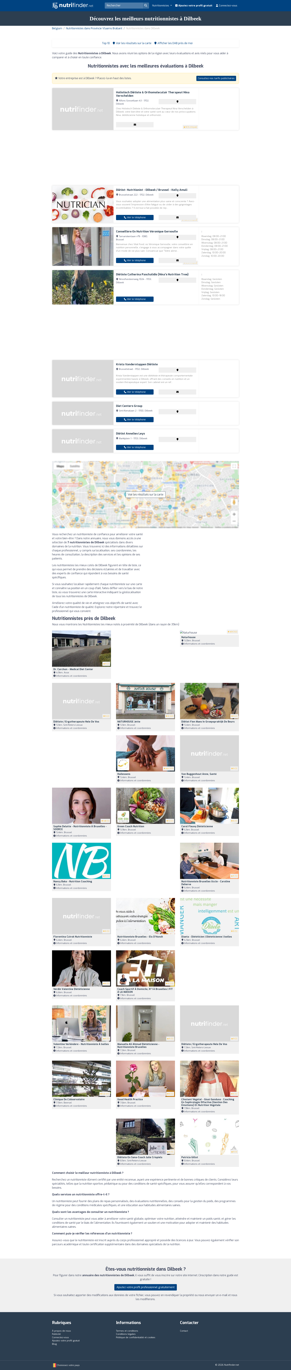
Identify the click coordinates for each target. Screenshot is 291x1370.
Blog (54, 1344)
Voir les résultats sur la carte (145, 494)
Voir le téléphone (136, 217)
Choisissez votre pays (68, 1365)
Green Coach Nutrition (130, 826)
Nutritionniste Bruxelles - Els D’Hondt (140, 936)
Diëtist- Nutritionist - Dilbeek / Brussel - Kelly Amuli (151, 190)
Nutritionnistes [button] (161, 5)
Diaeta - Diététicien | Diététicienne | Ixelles (206, 936)
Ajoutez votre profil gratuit (195, 5)
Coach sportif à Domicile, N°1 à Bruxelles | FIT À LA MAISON (145, 991)
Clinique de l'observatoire (69, 1099)
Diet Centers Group (129, 406)
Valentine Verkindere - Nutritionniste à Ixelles (81, 1044)
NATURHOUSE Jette (128, 721)
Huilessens (123, 774)
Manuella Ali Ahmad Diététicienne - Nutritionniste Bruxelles (138, 1046)
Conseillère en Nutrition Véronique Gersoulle (147, 231)
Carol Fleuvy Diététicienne (197, 826)
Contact (184, 1330)
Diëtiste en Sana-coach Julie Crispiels (139, 1157)
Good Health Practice (130, 1099)
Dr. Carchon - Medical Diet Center (73, 669)
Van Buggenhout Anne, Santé (199, 774)
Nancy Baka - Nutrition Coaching (72, 881)
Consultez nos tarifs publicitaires (216, 78)
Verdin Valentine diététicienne (71, 989)
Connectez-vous (227, 5)
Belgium (57, 28)
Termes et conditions (127, 1330)
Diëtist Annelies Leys (130, 434)
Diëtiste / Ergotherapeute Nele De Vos (76, 721)
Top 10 (105, 43)
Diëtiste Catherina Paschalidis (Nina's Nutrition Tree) (152, 274)
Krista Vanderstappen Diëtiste (137, 364)
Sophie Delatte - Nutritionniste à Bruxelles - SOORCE (80, 828)
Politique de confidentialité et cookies (135, 1337)
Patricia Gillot (189, 1157)
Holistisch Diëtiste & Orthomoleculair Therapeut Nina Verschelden (152, 94)
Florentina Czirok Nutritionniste (72, 936)
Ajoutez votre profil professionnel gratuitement (146, 1287)
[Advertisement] (145, 157)
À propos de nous (61, 1330)
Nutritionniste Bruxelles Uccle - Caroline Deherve (205, 883)
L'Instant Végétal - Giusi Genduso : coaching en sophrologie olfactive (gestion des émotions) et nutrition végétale (207, 1102)
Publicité (56, 1334)
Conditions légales (126, 1334)
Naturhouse (188, 637)
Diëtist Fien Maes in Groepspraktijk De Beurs (208, 721)
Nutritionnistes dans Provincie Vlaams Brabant (94, 28)
